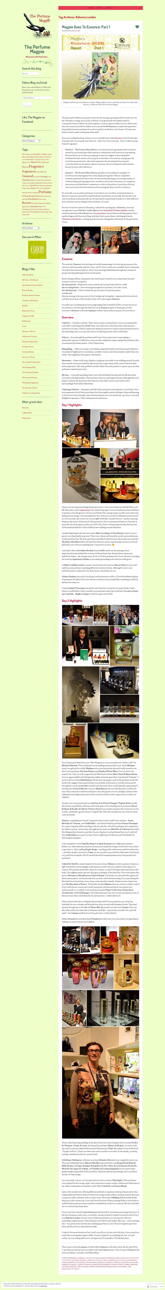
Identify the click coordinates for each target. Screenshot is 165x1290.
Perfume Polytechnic (30, 341)
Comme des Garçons (39, 159)
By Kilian (37, 157)
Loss (26, 186)
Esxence (118, 138)
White (32, 212)
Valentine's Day (26, 212)
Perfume (101, 1267)
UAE (37, 209)
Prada (26, 199)
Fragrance (80, 1262)
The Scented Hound (29, 377)
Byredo (41, 157)
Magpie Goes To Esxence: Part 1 (86, 26)
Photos (38, 196)
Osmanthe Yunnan (27, 193)
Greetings (44, 176)
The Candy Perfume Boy (31, 362)
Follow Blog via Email (34, 82)
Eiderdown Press (28, 311)
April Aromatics (122, 1258)
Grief (49, 177)
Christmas (30, 159)
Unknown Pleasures (44, 209)
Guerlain (26, 180)
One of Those (82, 1267)
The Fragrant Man (29, 367)
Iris (29, 183)
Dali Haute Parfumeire (127, 1260)
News (28, 188)
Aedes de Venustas (107, 1258)
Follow (27, 104)
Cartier (24, 159)
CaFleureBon (27, 413)
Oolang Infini (46, 188)
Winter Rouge (44, 212)
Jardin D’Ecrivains (130, 1262)
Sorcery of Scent (28, 357)
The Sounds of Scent (30, 388)
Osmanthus (35, 193)
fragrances (91, 1262)
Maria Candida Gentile (81, 1265)
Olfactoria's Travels (29, 336)
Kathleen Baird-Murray (41, 183)
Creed (47, 159)
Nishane (134, 1265)
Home (90, 8)
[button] (81, 240)
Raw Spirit (122, 1267)
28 (137, 27)
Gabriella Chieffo (105, 1262)
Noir (38, 188)
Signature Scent (26, 207)
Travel (89, 1258)
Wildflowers (37, 212)
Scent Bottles (35, 203)
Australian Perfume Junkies (115, 210)
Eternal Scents (44, 162)
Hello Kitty (33, 180)
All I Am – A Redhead (30, 280)
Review (27, 203)
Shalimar (48, 203)
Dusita (65, 1262)
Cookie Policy (43, 1286)
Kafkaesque (26, 321)
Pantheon (93, 1267)
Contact (109, 8)
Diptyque (24, 162)
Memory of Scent (28, 331)
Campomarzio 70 (85, 510)
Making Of (66, 1265)
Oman (41, 188)
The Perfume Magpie (37, 49)
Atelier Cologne (41, 154)
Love (28, 186)
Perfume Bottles (28, 196)
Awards (50, 154)
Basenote (25, 408)
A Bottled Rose (27, 275)
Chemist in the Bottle (71, 219)
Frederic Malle (39, 172)
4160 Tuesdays (26, 154)
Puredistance (112, 1267)
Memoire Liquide (44, 186)
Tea (44, 206)
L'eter (24, 326)
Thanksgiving (25, 209)
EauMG (25, 306)
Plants (43, 196)
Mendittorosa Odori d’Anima (117, 1265)
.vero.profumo (99, 213)
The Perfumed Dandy (30, 372)
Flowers (25, 167)
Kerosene (50, 183)
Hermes (39, 180)
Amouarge (32, 154)
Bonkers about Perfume (31, 295)
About (99, 8)
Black (23, 157)
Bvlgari (31, 157)
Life (23, 186)
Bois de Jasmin (27, 290)
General (81, 1258)
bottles (27, 157)
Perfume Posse (27, 347)
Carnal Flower (47, 157)
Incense (43, 180)
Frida (45, 172)
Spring (33, 206)
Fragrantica (26, 418)
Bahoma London (87, 1260)
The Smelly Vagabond (30, 383)
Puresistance (43, 199)
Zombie (27, 214)
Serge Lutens (42, 203)
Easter (29, 162)
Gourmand (36, 177)
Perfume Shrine (28, 352)
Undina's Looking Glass (31, 393)
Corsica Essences (109, 1260)
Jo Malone (32, 183)
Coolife (97, 1260)
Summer (39, 206)
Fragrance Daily (28, 316)
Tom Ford (32, 209)
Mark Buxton (98, 1265)
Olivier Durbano (69, 1267)
